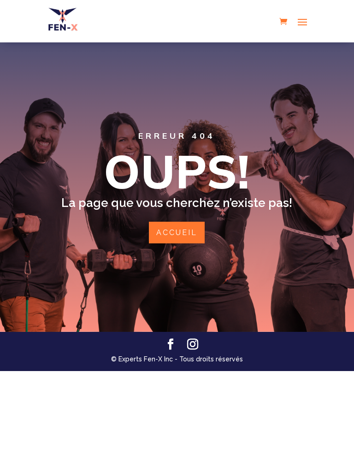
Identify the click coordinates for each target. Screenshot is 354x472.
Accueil (176, 232)
